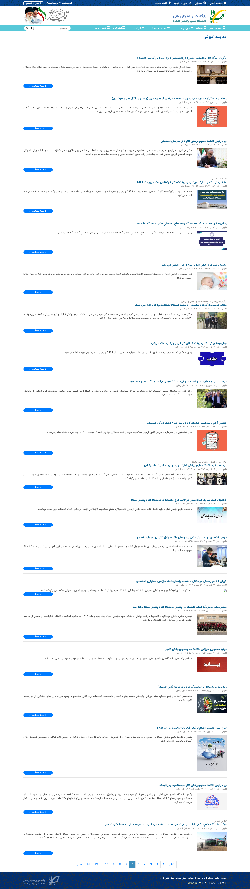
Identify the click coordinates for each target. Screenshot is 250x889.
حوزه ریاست (184, 28)
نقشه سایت (161, 3)
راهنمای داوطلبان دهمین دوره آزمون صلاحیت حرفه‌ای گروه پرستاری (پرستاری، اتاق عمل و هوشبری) (169, 99)
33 (96, 865)
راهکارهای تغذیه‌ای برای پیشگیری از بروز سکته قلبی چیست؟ (192, 687)
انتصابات (117, 28)
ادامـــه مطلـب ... (38, 86)
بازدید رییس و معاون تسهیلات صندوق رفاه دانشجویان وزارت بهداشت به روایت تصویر (177, 382)
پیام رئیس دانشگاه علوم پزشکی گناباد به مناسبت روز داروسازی (191, 728)
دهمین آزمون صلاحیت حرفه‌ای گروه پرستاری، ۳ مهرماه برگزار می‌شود (187, 423)
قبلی (171, 865)
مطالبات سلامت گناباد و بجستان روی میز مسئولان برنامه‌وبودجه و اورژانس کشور (181, 305)
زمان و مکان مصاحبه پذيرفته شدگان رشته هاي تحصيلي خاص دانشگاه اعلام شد (181, 224)
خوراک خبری (181, 3)
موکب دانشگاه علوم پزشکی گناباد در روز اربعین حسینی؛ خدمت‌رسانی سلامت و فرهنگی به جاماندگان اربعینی (165, 825)
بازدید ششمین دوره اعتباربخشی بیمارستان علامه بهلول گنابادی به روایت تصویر (182, 537)
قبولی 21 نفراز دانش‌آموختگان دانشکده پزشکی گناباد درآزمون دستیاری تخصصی (181, 581)
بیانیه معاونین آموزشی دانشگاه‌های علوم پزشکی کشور (196, 649)
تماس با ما (101, 28)
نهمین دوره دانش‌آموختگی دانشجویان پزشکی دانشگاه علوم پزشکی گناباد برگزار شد (180, 607)
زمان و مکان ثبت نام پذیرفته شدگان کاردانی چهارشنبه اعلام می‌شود (188, 343)
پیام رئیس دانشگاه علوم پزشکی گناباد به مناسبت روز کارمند (193, 785)
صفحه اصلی (216, 3)
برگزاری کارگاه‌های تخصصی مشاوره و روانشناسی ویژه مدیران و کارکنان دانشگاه (182, 58)
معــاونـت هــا (159, 28)
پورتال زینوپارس (196, 882)
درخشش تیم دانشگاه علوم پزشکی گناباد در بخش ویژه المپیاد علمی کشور (185, 465)
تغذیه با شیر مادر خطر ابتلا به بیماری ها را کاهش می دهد (194, 265)
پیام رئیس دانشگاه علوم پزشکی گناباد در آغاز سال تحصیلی (194, 141)
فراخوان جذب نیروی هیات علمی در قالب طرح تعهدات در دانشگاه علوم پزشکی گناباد (179, 500)
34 (88, 865)
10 (106, 865)
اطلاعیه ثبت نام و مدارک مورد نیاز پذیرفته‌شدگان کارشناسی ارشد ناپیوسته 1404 (182, 182)
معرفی (198, 3)
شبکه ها (137, 28)
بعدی (79, 865)
